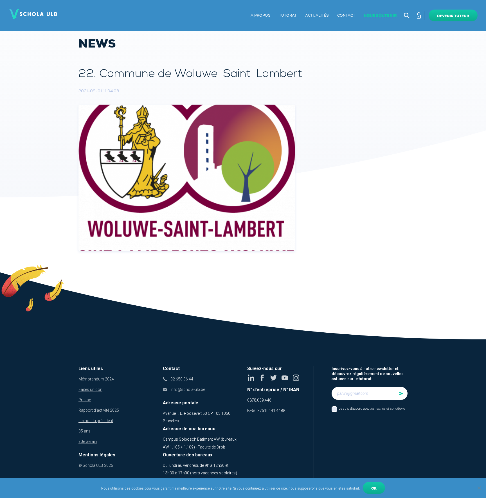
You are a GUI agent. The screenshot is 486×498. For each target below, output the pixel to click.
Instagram (296, 378)
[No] (479, 488)
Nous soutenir (380, 15)
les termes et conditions (387, 409)
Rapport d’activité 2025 (98, 410)
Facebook (262, 378)
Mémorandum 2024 (96, 379)
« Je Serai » (87, 441)
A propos (261, 15)
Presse (84, 400)
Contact (346, 15)
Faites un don (90, 389)
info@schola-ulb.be (187, 389)
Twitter (273, 378)
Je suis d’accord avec (372, 409)
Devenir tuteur (453, 16)
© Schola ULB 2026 (95, 465)
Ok (374, 488)
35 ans (84, 431)
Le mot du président (95, 420)
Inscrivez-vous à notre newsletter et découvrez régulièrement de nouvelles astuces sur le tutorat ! (368, 373)
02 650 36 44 (181, 379)
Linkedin (251, 378)
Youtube (285, 378)
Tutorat (288, 15)
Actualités (317, 15)
